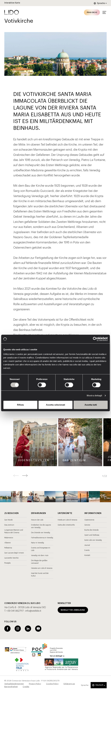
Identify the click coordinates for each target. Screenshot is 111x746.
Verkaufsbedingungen (14, 684)
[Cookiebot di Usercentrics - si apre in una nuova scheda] (95, 339)
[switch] (39, 385)
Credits (26, 687)
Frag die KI (92, 12)
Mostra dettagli (94, 395)
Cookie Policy (52, 684)
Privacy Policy (35, 684)
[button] (25, 475)
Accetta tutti (91, 405)
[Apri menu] (104, 12)
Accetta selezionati (55, 405)
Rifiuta (20, 405)
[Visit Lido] (11, 12)
